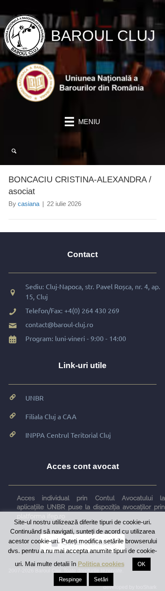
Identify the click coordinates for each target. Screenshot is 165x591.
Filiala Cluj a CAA (51, 416)
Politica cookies (101, 563)
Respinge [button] (70, 579)
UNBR (34, 397)
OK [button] (142, 564)
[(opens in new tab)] (82, 82)
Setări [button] (101, 579)
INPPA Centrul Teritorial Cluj (68, 435)
